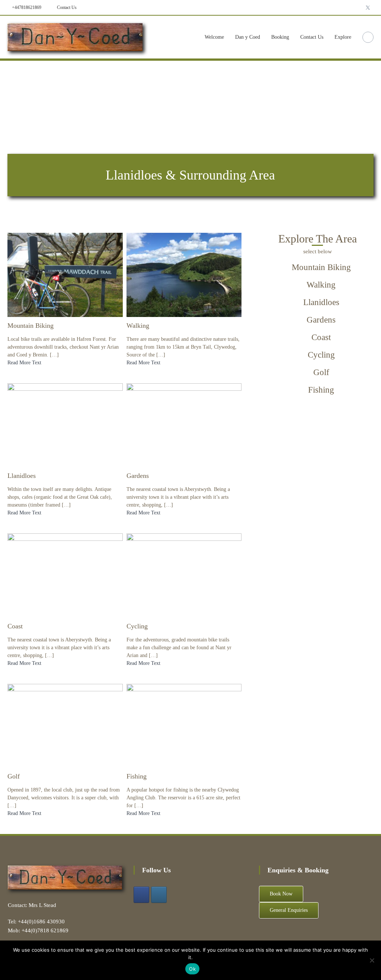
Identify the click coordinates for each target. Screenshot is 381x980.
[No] (371, 960)
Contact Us (66, 7)
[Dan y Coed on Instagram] (159, 895)
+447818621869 (26, 7)
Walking (138, 325)
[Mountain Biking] (64, 274)
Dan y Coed (247, 37)
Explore (342, 37)
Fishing (137, 776)
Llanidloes (21, 475)
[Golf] (64, 725)
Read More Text (24, 362)
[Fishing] (184, 725)
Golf (13, 776)
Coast (15, 626)
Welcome (214, 37)
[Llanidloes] (64, 425)
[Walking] (184, 274)
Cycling (137, 626)
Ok (192, 969)
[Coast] (64, 575)
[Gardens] (184, 425)
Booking (280, 37)
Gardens (138, 475)
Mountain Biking (30, 325)
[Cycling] (184, 575)
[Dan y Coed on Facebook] (141, 895)
